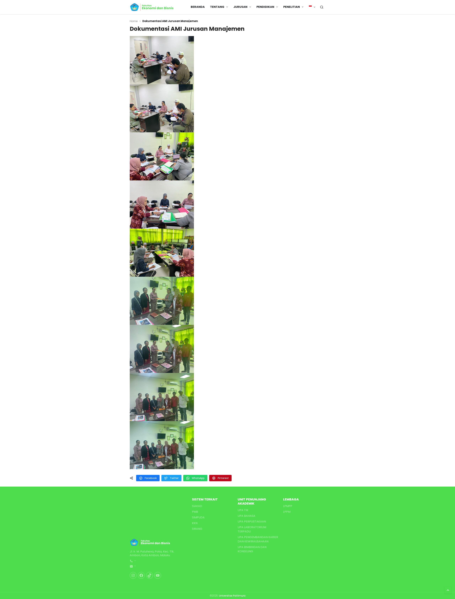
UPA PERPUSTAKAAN (252, 521)
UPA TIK (243, 510)
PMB (195, 512)
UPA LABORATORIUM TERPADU (252, 529)
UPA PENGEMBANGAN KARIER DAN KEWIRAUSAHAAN (258, 539)
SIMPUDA (198, 517)
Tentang (217, 7)
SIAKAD (197, 506)
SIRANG (197, 529)
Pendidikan (265, 7)
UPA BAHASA (246, 516)
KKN (194, 523)
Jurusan (240, 7)
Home (134, 21)
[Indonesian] (312, 7)
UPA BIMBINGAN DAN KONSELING (252, 549)
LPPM (286, 512)
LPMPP (287, 506)
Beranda (198, 7)
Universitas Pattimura (232, 595)
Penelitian (291, 7)
